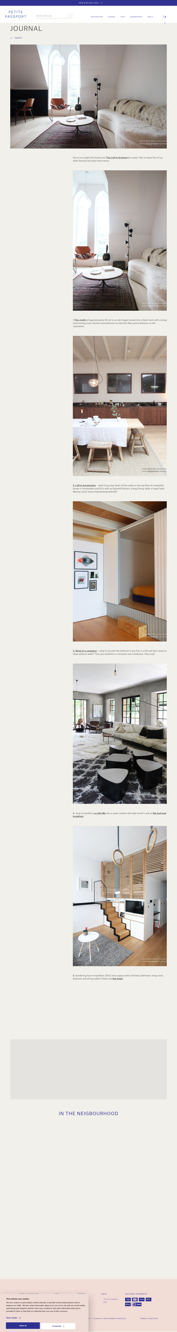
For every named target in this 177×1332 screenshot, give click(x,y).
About (150, 17)
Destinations (97, 17)
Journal (111, 17)
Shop (122, 17)
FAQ (105, 1302)
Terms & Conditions (110, 1299)
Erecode (122, 1318)
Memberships (136, 17)
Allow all (22, 1326)
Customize (56, 1326)
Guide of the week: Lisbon (88, 3)
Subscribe (88, 993)
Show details (11, 1318)
